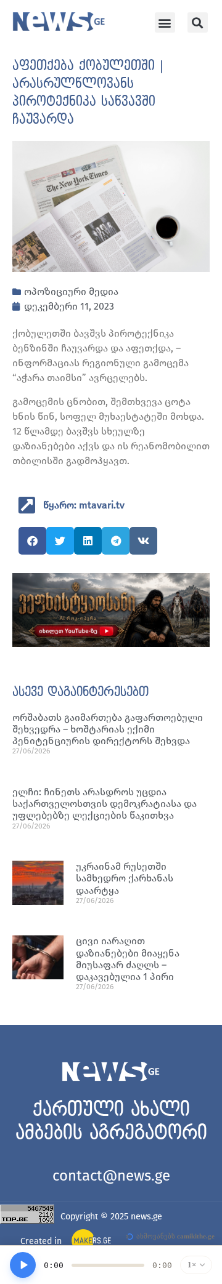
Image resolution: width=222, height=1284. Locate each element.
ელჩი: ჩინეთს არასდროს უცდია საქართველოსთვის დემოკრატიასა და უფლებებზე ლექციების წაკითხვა (104, 803)
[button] (165, 22)
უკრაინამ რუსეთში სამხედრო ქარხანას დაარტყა (124, 878)
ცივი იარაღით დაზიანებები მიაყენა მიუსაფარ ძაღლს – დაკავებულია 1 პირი (127, 958)
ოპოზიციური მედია (71, 291)
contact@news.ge (111, 1175)
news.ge (146, 1216)
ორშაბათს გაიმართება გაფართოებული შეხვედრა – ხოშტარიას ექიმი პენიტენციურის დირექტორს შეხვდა (107, 729)
